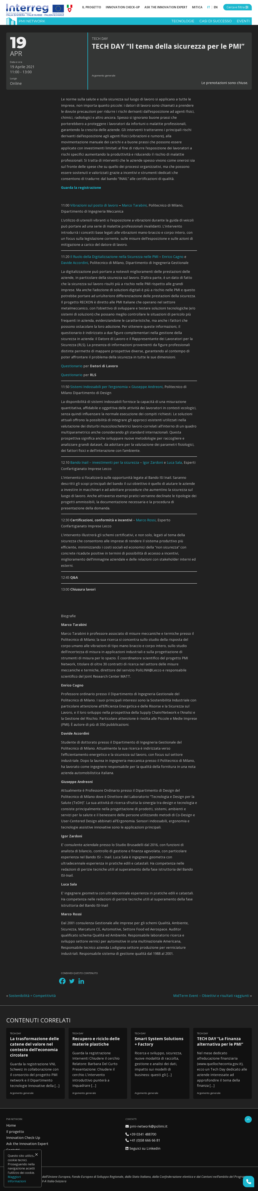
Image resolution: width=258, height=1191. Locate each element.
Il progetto (91, 7)
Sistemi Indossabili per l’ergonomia (99, 386)
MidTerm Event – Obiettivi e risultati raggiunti (211, 995)
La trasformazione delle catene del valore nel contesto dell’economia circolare (34, 1047)
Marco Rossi (146, 520)
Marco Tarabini (134, 205)
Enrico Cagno (172, 256)
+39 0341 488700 (140, 1134)
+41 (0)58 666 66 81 (142, 1140)
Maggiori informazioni (17, 1179)
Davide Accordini (74, 262)
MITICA (197, 7)
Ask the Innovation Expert (165, 7)
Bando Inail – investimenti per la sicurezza (104, 462)
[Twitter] (71, 981)
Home (11, 1125)
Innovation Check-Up (123, 7)
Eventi (243, 21)
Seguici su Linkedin (142, 1148)
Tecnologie (182, 21)
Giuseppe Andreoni (147, 386)
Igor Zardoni (153, 462)
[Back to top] (248, 1119)
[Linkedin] (81, 981)
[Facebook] (62, 981)
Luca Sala (174, 462)
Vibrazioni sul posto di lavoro (94, 205)
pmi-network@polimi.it (146, 1126)
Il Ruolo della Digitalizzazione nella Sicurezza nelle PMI (114, 256)
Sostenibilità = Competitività (32, 995)
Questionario (71, 366)
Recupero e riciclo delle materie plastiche (96, 1041)
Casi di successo (215, 21)
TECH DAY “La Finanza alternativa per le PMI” (220, 1041)
